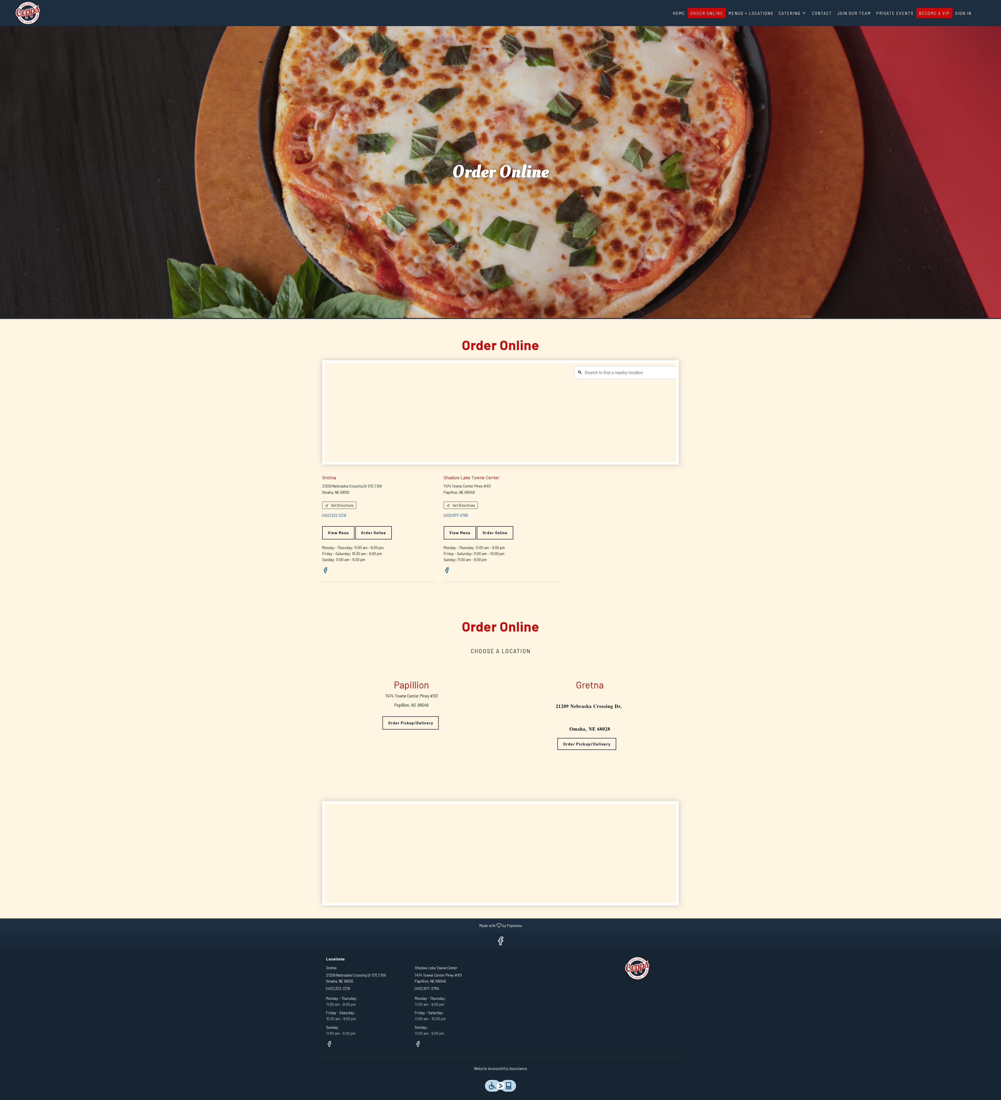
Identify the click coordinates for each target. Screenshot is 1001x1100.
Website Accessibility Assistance (500, 1068)
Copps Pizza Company (637, 968)
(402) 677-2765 (427, 988)
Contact (822, 13)
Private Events (895, 13)
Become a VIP (934, 13)
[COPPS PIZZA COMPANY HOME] (27, 13)
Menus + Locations (750, 13)
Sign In (963, 13)
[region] (503, 415)
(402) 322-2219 (338, 988)
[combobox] (626, 372)
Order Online (706, 13)
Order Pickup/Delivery (410, 722)
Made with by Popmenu (263, 925)
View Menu (338, 532)
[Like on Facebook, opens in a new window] (325, 571)
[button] (792, 13)
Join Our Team (854, 13)
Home (679, 13)
